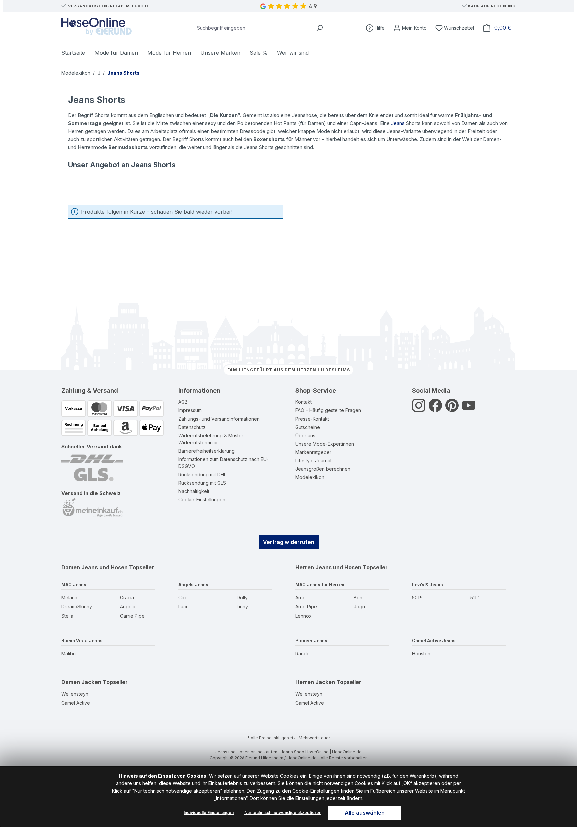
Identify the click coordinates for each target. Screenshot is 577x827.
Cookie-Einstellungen (201, 499)
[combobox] (253, 27)
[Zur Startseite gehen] (96, 26)
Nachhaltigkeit (193, 491)
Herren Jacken (315, 682)
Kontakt (303, 402)
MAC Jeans (73, 584)
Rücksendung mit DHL (202, 474)
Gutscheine (307, 427)
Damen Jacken (81, 682)
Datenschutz (192, 427)
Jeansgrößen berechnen (322, 469)
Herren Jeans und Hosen (328, 567)
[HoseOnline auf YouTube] (468, 409)
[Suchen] (319, 27)
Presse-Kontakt (312, 419)
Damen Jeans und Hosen (94, 567)
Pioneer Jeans (311, 640)
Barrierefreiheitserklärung (206, 451)
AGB (183, 402)
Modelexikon (309, 477)
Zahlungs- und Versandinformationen (219, 419)
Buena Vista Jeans (82, 640)
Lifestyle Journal (313, 460)
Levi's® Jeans (427, 584)
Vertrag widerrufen (288, 542)
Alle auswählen (365, 812)
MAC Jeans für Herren (319, 584)
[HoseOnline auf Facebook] (435, 409)
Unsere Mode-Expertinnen (324, 444)
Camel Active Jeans (434, 640)
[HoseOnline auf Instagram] (418, 409)
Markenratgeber (313, 452)
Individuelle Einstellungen (209, 812)
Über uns (305, 435)
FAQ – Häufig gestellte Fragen (328, 410)
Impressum (190, 410)
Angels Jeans (193, 584)
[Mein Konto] (410, 28)
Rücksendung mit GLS (202, 483)
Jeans (398, 123)
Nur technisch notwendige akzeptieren (282, 812)
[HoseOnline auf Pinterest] (452, 409)
